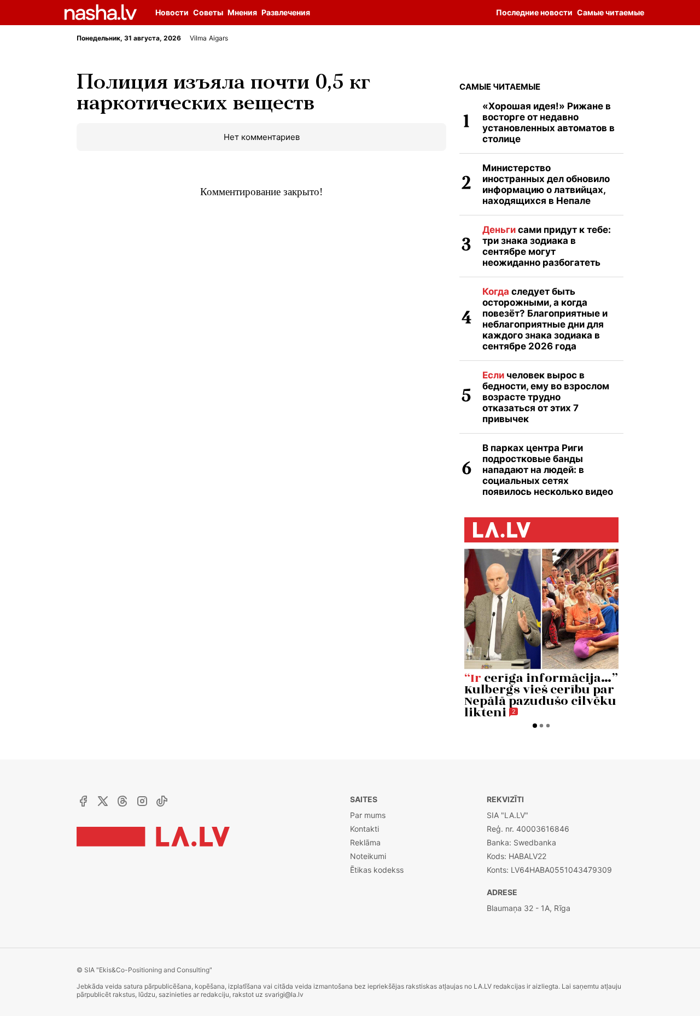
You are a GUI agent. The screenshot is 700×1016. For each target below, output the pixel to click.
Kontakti (364, 828)
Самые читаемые (499, 86)
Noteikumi (368, 856)
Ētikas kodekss (377, 869)
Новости (172, 12)
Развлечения (285, 12)
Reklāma (365, 842)
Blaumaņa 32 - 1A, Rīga (528, 908)
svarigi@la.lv (284, 994)
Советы (208, 12)
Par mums (368, 815)
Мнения (242, 12)
